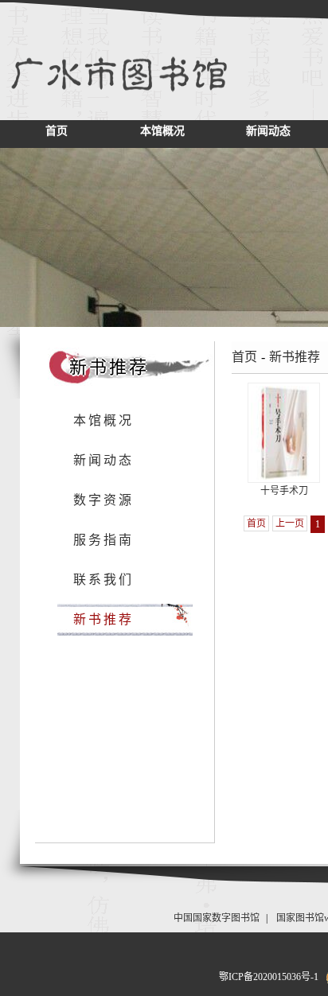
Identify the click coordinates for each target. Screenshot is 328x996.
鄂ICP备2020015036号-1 (268, 976)
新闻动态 (268, 131)
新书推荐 (103, 619)
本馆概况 (162, 131)
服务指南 (103, 540)
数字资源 (103, 500)
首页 (56, 131)
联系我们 (103, 579)
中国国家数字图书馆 (217, 918)
